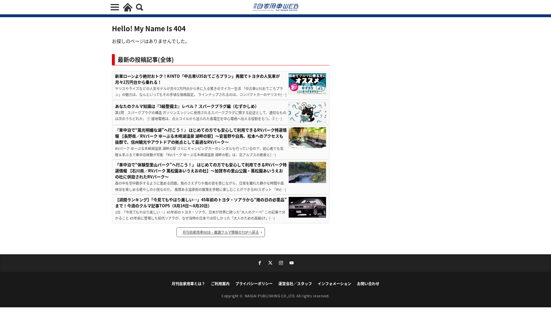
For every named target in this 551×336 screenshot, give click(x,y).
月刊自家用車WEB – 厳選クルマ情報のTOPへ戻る (221, 232)
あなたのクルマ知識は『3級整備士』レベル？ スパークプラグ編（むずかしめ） (187, 106)
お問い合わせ (368, 283)
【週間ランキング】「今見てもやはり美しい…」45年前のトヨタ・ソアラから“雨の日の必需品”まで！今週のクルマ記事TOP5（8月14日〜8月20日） (201, 202)
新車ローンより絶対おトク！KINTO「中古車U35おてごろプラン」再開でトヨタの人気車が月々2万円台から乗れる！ (197, 79)
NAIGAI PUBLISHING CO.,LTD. (271, 295)
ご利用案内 (220, 283)
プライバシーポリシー (254, 283)
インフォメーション (334, 283)
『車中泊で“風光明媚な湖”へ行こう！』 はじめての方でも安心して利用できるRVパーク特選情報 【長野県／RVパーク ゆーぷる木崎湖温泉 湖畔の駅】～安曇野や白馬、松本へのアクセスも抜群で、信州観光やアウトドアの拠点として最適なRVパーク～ (201, 136)
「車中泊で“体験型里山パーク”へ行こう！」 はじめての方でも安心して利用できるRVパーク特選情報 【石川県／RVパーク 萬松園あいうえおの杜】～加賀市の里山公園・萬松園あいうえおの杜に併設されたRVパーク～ (201, 170)
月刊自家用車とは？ (188, 283)
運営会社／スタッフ (295, 283)
